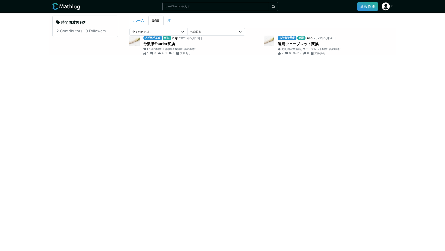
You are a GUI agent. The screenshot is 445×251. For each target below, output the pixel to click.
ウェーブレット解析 (315, 49)
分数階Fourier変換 (159, 43)
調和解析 (190, 49)
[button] (387, 6)
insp (175, 38)
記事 (156, 20)
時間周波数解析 (173, 49)
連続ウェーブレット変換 (298, 43)
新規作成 (367, 6)
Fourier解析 (154, 49)
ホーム (138, 20)
